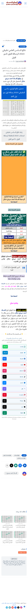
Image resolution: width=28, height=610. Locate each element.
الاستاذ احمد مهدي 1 (20, 61)
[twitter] (18, 607)
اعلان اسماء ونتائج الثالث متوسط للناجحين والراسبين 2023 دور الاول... (8, 40)
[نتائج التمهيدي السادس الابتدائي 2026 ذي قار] (7, 534)
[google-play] (10, 607)
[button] (20, 465)
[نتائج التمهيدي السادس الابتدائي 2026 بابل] (20, 519)
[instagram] (21, 607)
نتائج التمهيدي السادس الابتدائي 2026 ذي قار (8, 541)
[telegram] (7, 607)
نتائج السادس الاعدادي (21, 458)
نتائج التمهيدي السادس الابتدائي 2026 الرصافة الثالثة (8, 527)
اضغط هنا (14, 202)
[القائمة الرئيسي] (25, 3)
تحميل (5, 413)
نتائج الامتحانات (22, 46)
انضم (4, 382)
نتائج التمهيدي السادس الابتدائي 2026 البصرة (20, 541)
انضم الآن (5, 346)
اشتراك (5, 364)
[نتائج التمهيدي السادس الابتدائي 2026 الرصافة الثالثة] (7, 519)
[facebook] (15, 607)
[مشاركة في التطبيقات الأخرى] (7, 465)
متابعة (5, 358)
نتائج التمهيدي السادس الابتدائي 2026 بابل (20, 526)
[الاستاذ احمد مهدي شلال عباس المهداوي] (14, 3)
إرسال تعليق (14, 558)
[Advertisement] (14, 23)
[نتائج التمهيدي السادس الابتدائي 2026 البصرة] (20, 534)
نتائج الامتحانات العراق (7, 455)
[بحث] (2, 3)
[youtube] (12, 607)
